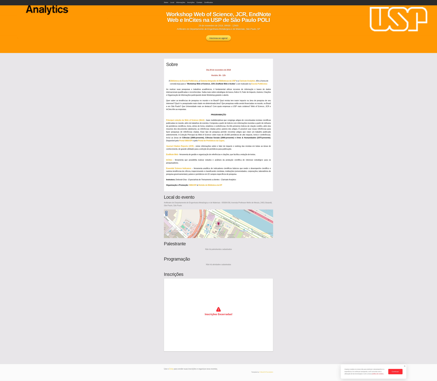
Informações (180, 2)
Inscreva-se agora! (218, 38)
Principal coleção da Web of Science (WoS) (185, 120)
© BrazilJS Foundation (266, 372)
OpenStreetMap (265, 233)
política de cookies (378, 374)
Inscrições (190, 2)
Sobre (166, 2)
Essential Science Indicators (179, 168)
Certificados (208, 2)
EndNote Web (172, 154)
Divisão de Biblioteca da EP (210, 185)
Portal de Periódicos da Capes (211, 141)
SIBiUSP (192, 185)
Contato (199, 2)
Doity (171, 369)
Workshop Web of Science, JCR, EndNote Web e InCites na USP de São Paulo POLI (218, 17)
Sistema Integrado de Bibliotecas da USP (218, 81)
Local (172, 2)
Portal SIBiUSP (185, 141)
